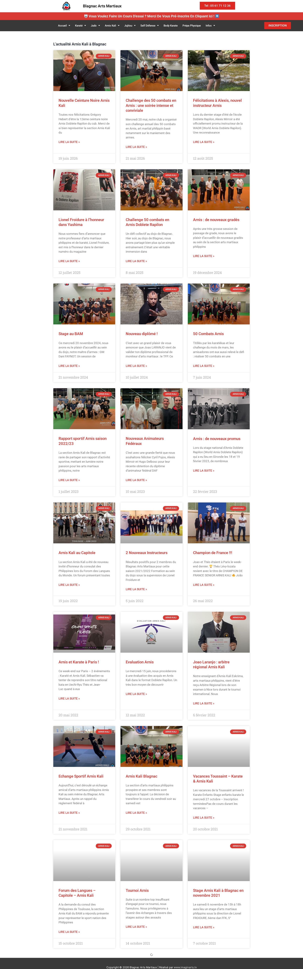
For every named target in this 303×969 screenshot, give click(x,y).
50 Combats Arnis (208, 334)
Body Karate (171, 25)
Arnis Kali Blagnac (141, 776)
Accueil (62, 25)
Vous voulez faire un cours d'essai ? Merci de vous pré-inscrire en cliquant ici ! (151, 16)
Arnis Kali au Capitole (77, 553)
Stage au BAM (71, 334)
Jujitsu (128, 25)
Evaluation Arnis (140, 662)
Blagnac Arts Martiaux (102, 6)
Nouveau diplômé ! (142, 334)
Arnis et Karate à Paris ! (79, 662)
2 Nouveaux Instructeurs (146, 553)
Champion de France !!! (212, 553)
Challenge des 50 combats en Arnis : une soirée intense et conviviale (151, 105)
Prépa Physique (192, 25)
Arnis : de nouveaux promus (216, 439)
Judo (94, 25)
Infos (209, 25)
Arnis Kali (110, 25)
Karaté (79, 25)
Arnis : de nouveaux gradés (216, 220)
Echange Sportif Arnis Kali (81, 776)
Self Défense (147, 25)
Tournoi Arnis (137, 890)
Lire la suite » (69, 142)
